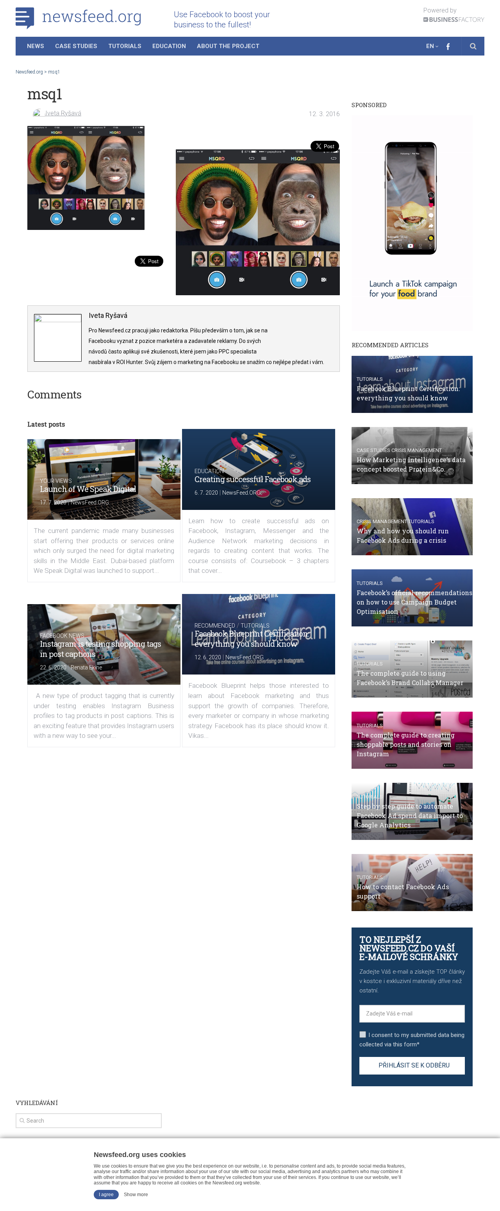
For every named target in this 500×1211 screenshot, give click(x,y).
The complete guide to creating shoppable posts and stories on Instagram (406, 744)
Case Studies (76, 46)
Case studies (373, 450)
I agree (106, 1194)
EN (430, 46)
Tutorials (124, 46)
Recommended (215, 626)
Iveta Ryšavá (63, 113)
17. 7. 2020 (53, 502)
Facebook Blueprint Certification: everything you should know (252, 638)
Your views (56, 481)
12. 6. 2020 (208, 657)
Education (169, 46)
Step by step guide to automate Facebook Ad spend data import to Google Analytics (410, 815)
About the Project (228, 46)
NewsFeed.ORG (90, 502)
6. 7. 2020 (206, 493)
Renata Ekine (86, 667)
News (35, 46)
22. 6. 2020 (53, 667)
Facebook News (62, 636)
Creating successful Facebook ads (253, 479)
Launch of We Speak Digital (88, 489)
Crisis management (416, 450)
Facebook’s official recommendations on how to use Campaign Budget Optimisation (414, 601)
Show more (136, 1194)
